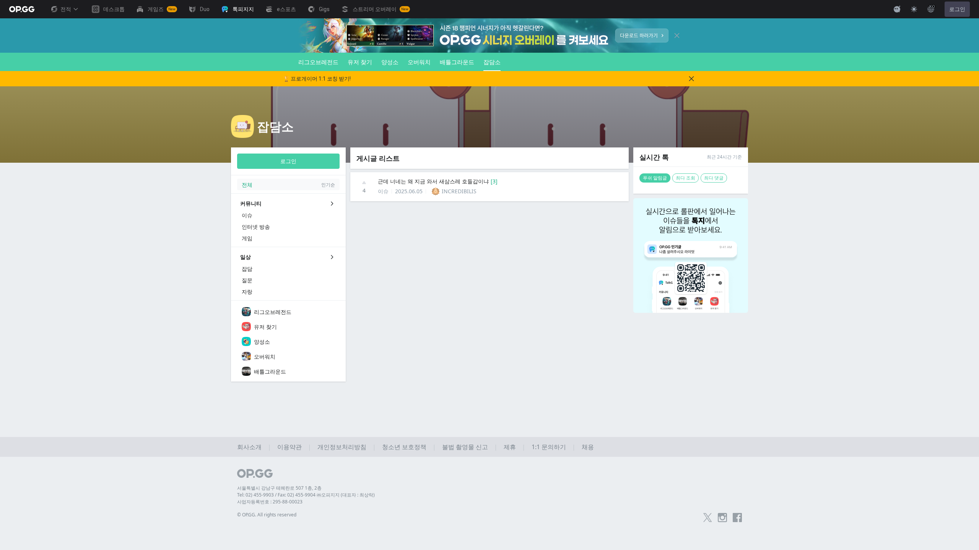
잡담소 (492, 62)
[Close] (676, 35)
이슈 (383, 191)
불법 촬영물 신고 (465, 447)
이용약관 (289, 447)
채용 (588, 447)
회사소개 (249, 447)
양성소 (389, 62)
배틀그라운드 (457, 62)
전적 (65, 9)
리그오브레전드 (318, 62)
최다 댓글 (714, 178)
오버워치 (419, 62)
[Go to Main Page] (22, 9)
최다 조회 (685, 178)
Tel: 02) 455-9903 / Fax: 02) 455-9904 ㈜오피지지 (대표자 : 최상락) (306, 495)
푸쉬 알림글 (655, 178)
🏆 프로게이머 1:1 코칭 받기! (317, 79)
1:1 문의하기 (549, 447)
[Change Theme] (914, 9)
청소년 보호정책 (404, 447)
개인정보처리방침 (341, 447)
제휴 (510, 447)
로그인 (957, 9)
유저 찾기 (360, 62)
